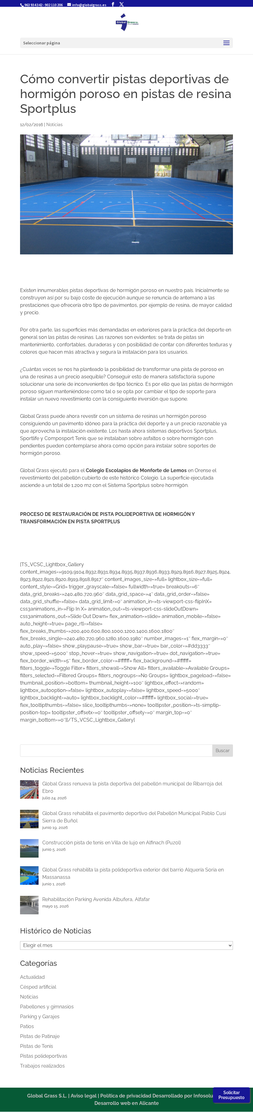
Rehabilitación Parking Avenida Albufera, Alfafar (96, 899)
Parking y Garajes (40, 1016)
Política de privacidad (125, 1096)
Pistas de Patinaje (40, 1036)
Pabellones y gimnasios (47, 1007)
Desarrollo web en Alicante (126, 1103)
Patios (27, 1026)
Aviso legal (84, 1096)
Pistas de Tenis (36, 1046)
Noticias (54, 124)
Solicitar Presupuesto (231, 1095)
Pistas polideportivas (43, 1056)
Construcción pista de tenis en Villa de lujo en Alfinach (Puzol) (111, 843)
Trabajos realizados (42, 1066)
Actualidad (32, 977)
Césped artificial (38, 987)
